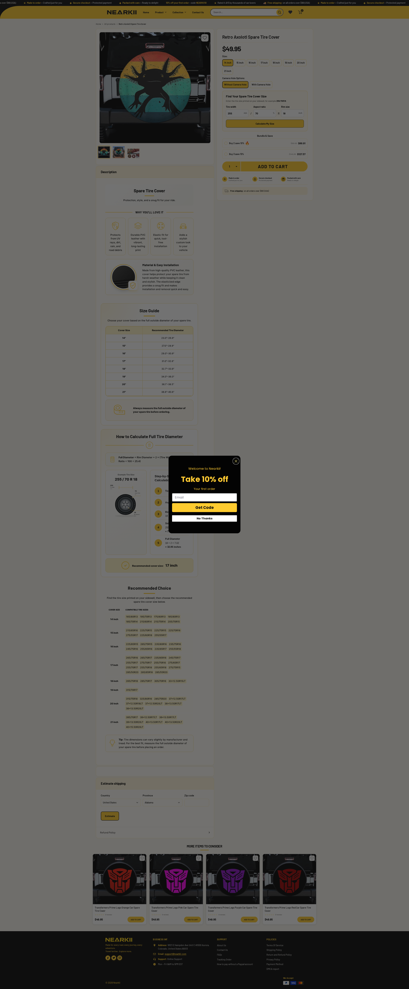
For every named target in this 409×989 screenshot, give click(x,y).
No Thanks (204, 518)
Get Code (204, 507)
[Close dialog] (236, 461)
